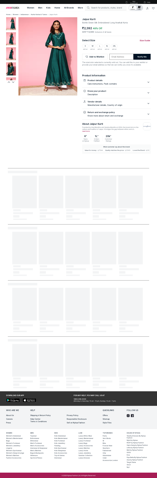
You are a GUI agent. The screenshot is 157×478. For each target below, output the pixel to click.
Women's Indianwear (13, 436)
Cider (105, 458)
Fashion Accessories (13, 458)
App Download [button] (134, 2)
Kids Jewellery (59, 443)
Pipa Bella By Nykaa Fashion (137, 457)
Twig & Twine (131, 462)
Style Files (107, 423)
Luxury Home (83, 450)
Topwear (33, 436)
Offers (105, 415)
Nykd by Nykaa (132, 440)
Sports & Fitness (36, 458)
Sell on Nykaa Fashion (76, 423)
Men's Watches (35, 450)
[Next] (13, 82)
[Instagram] (129, 415)
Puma (105, 436)
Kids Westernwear (61, 438)
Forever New (107, 446)
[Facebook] (133, 415)
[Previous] (8, 82)
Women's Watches (12, 455)
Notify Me (141, 57)
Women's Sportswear (14, 450)
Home (8, 14)
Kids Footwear (59, 441)
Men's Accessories (37, 446)
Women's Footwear (13, 443)
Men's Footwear (36, 443)
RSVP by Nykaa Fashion (135, 443)
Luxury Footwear (84, 441)
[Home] (12, 7)
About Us (10, 415)
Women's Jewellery (13, 446)
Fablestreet (107, 450)
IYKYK (129, 452)
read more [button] (86, 131)
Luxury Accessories (85, 446)
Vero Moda (107, 438)
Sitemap (106, 419)
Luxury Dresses (84, 458)
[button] (136, 8)
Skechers (106, 448)
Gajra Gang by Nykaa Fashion (137, 445)
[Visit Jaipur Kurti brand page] (147, 126)
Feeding (57, 446)
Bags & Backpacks (37, 453)
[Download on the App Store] (29, 400)
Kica (128, 455)
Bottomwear (34, 438)
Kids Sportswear (60, 448)
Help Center (35, 419)
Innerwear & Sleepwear (38, 448)
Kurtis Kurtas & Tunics (39, 14)
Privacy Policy (72, 415)
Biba (104, 443)
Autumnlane (107, 455)
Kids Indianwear (60, 436)
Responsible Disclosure (77, 419)
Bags (8, 441)
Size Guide (145, 40)
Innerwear (58, 458)
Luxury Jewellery (84, 453)
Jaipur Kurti (89, 19)
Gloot (129, 465)
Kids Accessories (60, 453)
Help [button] (148, 2)
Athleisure (34, 455)
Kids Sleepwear (60, 450)
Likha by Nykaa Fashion (135, 448)
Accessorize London (110, 460)
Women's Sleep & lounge (15, 453)
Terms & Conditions (38, 421)
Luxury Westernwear (85, 438)
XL (107, 46)
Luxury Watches (84, 448)
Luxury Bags (82, 443)
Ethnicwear (34, 441)
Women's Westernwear (14, 438)
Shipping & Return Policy (40, 415)
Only (104, 453)
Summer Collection (85, 455)
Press (8, 423)
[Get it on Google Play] (13, 400)
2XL (114, 46)
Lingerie (9, 448)
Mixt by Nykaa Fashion (135, 450)
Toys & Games (59, 455)
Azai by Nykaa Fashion (135, 460)
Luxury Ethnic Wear (85, 436)
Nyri (128, 467)
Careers (9, 419)
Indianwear (25, 14)
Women (15, 14)
